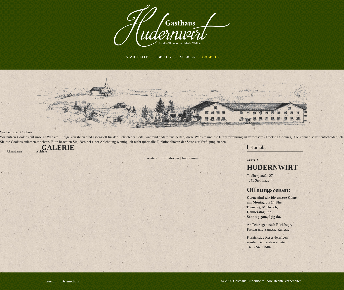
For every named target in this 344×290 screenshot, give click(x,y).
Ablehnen (42, 151)
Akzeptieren (14, 151)
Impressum (190, 158)
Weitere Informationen (162, 158)
